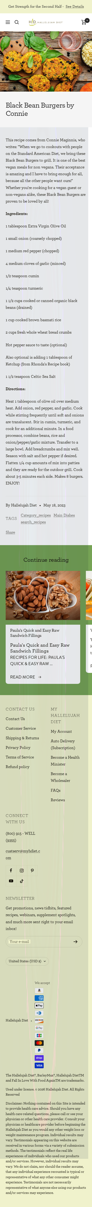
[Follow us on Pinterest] (32, 870)
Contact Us (15, 719)
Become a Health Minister (65, 760)
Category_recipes (36, 515)
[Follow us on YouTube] (11, 881)
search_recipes (33, 522)
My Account (61, 731)
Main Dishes (64, 515)
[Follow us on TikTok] (21, 881)
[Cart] (83, 22)
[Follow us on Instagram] (21, 870)
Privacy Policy (18, 748)
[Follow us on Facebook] (11, 870)
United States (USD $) (25, 961)
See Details (75, 6)
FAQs (55, 790)
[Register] (76, 941)
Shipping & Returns (22, 738)
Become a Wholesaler (60, 777)
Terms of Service (20, 757)
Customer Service (21, 728)
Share (10, 532)
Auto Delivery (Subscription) (63, 744)
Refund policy (17, 767)
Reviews (58, 800)
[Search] (17, 22)
